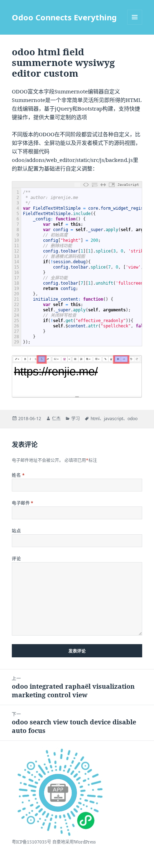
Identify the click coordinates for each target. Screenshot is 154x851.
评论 (16, 559)
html (95, 419)
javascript (113, 419)
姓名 (18, 475)
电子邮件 (23, 503)
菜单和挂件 (134, 17)
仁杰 (56, 419)
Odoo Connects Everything (64, 17)
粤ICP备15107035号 (31, 842)
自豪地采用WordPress (74, 842)
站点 (16, 531)
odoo (132, 419)
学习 (75, 419)
